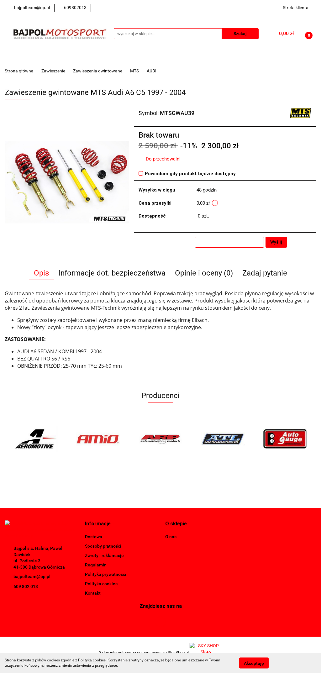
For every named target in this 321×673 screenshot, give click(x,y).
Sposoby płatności (103, 546)
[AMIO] (36, 438)
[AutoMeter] (285, 438)
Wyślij (276, 241)
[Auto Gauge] (223, 438)
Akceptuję (254, 662)
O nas (170, 536)
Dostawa (93, 536)
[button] (98, 524)
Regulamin (96, 564)
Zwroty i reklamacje (104, 555)
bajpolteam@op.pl (31, 576)
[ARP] (98, 438)
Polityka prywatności (105, 574)
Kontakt (93, 593)
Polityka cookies (101, 583)
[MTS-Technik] (301, 112)
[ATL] (160, 438)
